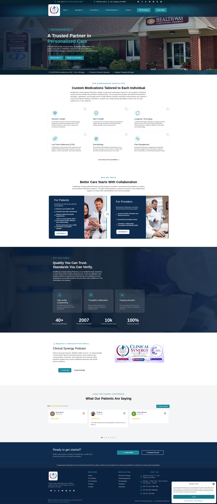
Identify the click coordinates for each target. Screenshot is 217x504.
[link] (110, 2)
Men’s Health (98, 119)
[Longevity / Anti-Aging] (137, 113)
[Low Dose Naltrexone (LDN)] (55, 138)
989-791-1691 (68, 2)
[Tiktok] (146, 2)
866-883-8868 (78, 2)
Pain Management (141, 144)
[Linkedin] (153, 2)
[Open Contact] (131, 10)
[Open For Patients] (98, 10)
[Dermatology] (96, 138)
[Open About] (67, 10)
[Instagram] (142, 2)
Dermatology (98, 144)
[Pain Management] (137, 138)
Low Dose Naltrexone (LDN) (63, 144)
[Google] (157, 2)
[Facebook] (138, 2)
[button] (102, 437)
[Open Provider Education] (118, 10)
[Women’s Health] (55, 113)
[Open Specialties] (82, 10)
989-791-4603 (147, 493)
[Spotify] (161, 2)
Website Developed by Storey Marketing (58, 502)
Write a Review (163, 406)
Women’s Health (58, 119)
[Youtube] (149, 2)
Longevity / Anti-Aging (143, 119)
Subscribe (79, 370)
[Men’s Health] (96, 113)
